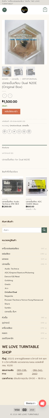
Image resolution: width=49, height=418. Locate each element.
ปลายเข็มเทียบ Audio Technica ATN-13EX (10, 203)
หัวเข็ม (4, 317)
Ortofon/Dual (29, 79)
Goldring (9, 280)
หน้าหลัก (5, 79)
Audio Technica (12, 268)
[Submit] (44, 230)
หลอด (4, 333)
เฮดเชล (5, 259)
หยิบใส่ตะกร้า (11, 111)
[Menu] (4, 10)
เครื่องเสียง (7, 328)
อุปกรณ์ (5, 322)
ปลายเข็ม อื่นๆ (10, 311)
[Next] (42, 42)
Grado (8, 284)
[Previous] (6, 42)
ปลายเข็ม (15, 79)
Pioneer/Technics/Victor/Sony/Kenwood (24, 299)
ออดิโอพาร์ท (7, 338)
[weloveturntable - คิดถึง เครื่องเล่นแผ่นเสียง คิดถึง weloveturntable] (24, 10)
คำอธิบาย (5, 147)
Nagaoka (9, 296)
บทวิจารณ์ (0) (7, 153)
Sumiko (8, 307)
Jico (6, 288)
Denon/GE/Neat (12, 276)
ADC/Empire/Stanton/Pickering (19, 272)
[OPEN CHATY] (42, 403)
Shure (7, 303)
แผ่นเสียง (6, 253)
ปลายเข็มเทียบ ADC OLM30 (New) (34, 203)
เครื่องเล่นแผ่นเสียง (10, 248)
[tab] (24, 147)
